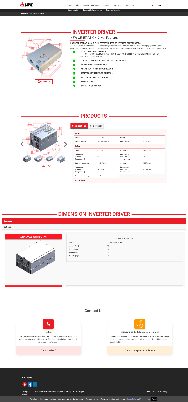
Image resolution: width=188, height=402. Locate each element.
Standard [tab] (8, 221)
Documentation (73, 10)
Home (25, 13)
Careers (107, 5)
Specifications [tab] (79, 126)
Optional (8, 227)
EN (152, 5)
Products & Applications (91, 5)
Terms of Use (150, 392)
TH (155, 5)
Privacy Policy (162, 392)
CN (159, 5)
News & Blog (118, 5)
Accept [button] (154, 399)
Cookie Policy (132, 399)
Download (45, 82)
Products (33, 13)
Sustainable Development (92, 10)
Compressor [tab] (96, 126)
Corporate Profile (72, 5)
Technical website (113, 10)
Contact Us (130, 5)
